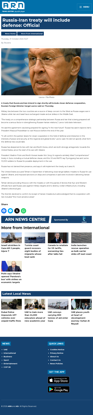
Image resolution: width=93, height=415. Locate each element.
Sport (6, 360)
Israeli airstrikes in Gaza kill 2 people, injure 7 (10, 248)
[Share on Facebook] (4, 210)
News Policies (56, 364)
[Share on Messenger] (10, 210)
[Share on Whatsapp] (23, 210)
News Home (10, 34)
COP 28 (7, 367)
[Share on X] (17, 210)
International (10, 353)
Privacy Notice (56, 353)
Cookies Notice (57, 350)
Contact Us (55, 360)
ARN (10, 406)
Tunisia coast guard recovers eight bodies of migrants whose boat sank (33, 251)
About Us (54, 357)
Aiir (17, 406)
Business (8, 357)
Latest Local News (16, 293)
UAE (5, 350)
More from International (32, 34)
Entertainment (10, 364)
